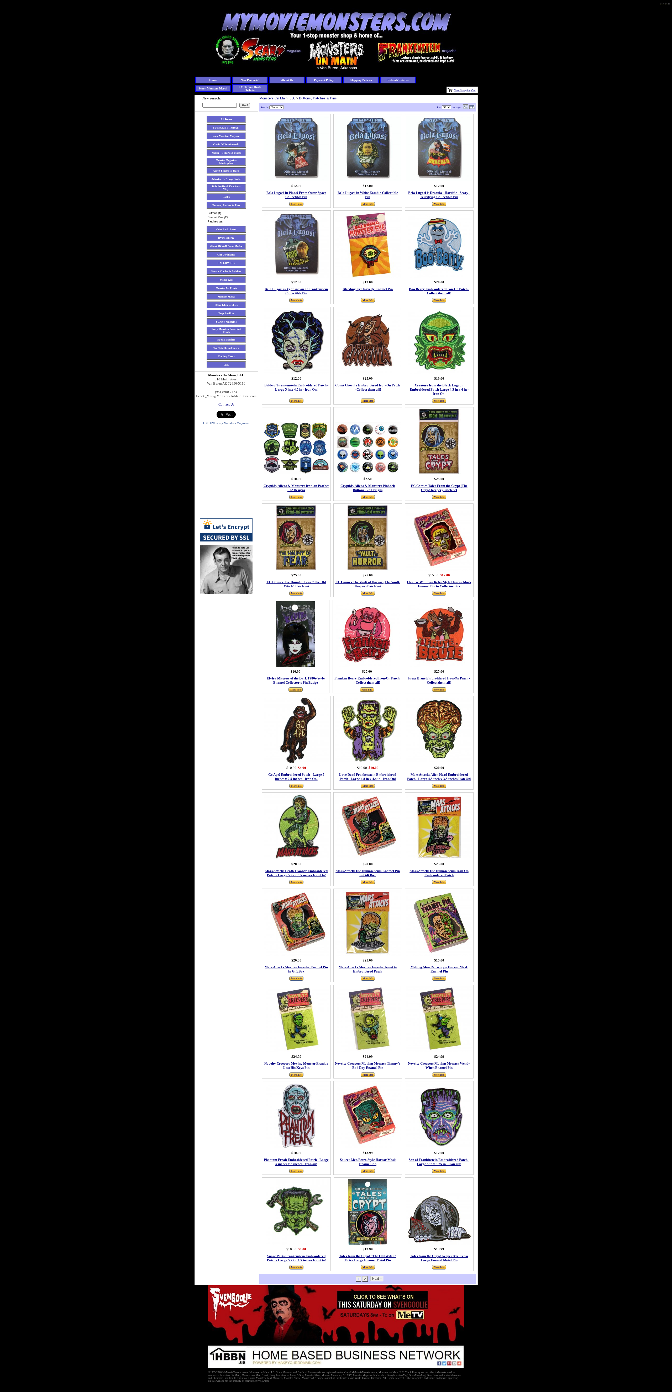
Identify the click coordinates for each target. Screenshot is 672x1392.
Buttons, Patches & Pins (318, 98)
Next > (376, 1279)
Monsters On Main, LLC (277, 98)
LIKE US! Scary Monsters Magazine (226, 423)
